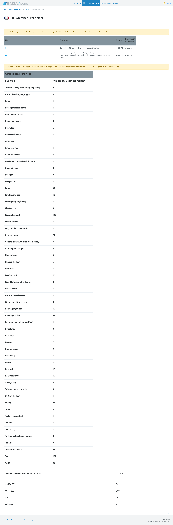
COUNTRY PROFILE (15, 9)
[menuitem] (77, 3)
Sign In (168, 3)
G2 (6, 55)
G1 (6, 48)
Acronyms (31, 520)
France (27, 9)
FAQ (24, 520)
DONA (4, 9)
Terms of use (15, 520)
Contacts (6, 520)
